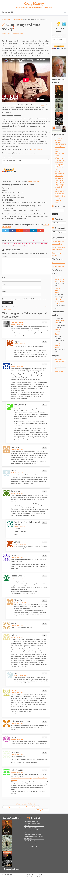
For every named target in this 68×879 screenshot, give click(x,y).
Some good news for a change (58, 290)
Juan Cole (57, 364)
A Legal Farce (42, 810)
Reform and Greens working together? (60, 301)
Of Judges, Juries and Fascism (58, 140)
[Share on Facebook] (12, 230)
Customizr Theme (38, 876)
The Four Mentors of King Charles (60, 153)
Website (4, 291)
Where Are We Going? (30, 840)
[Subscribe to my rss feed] (3, 12)
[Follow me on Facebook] (12, 12)
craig (21, 33)
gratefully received (36, 149)
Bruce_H (15, 690)
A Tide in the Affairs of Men (31, 827)
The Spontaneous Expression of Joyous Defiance (21, 807)
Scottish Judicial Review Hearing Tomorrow (60, 147)
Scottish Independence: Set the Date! (59, 174)
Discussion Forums (58, 263)
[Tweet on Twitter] (5, 230)
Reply (44, 322)
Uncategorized (18, 19)
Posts (9, 19)
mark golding (17, 322)
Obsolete (57, 368)
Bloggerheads (58, 359)
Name (4, 277)
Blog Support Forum (58, 266)
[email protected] (33, 181)
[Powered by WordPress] (41, 874)
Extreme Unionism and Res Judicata (33, 843)
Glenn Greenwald (59, 361)
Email (4, 284)
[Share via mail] (40, 230)
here (42, 105)
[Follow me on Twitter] (9, 12)
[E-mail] (6, 12)
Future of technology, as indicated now (59, 279)
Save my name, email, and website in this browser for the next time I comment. (25, 299)
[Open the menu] (65, 12)
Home (4, 19)
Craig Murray (34, 3)
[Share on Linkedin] (33, 230)
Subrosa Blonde (59, 371)
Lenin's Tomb (58, 366)
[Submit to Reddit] (19, 230)
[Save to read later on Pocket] (26, 230)
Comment (5, 256)
